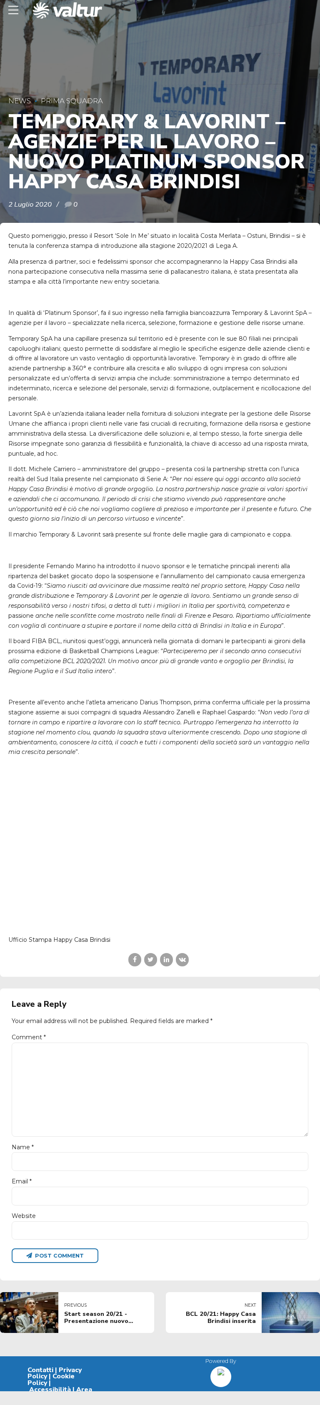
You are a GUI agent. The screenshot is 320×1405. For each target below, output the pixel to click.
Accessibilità (50, 1389)
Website (24, 1216)
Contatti (40, 1370)
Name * (23, 1147)
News (19, 101)
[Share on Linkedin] (166, 959)
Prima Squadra (72, 101)
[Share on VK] (182, 959)
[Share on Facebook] (134, 959)
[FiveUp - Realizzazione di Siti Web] (221, 1373)
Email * (22, 1181)
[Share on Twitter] (150, 959)
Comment (29, 1037)
